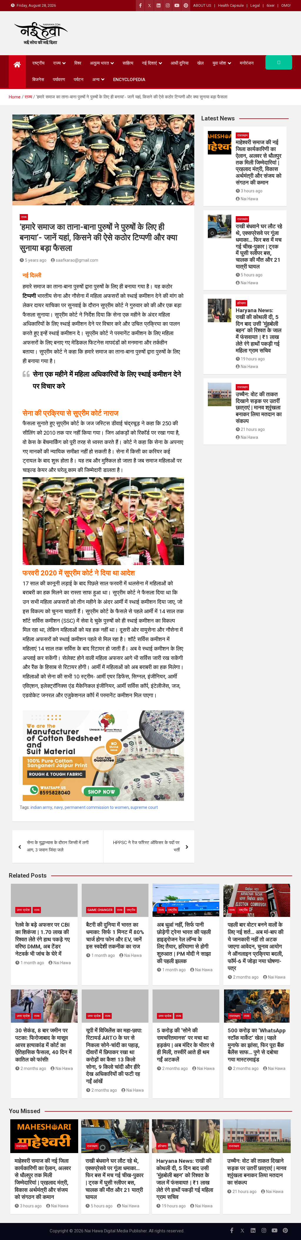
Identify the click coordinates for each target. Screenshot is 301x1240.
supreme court (144, 807)
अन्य (95, 79)
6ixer (271, 5)
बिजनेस (38, 79)
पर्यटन (78, 79)
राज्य (57, 63)
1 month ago (32, 962)
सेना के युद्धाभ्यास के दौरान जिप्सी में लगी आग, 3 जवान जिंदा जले (57, 846)
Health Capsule (231, 5)
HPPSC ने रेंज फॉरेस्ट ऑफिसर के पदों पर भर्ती (146, 846)
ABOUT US (202, 5)
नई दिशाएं (149, 63)
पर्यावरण (59, 79)
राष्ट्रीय (38, 63)
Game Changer (100, 910)
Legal (255, 5)
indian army (41, 807)
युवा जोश (219, 63)
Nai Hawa (249, 198)
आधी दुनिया (179, 63)
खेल (200, 63)
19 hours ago (253, 359)
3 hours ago (251, 191)
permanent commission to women (97, 807)
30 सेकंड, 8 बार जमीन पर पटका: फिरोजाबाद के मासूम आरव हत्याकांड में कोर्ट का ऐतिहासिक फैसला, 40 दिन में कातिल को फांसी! (43, 1045)
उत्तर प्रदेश (23, 910)
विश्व (77, 63)
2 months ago (246, 977)
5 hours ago (251, 275)
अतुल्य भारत (99, 63)
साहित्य (128, 63)
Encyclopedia (129, 79)
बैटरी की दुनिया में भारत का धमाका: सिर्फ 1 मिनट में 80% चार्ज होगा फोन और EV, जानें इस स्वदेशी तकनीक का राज (115, 935)
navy (58, 807)
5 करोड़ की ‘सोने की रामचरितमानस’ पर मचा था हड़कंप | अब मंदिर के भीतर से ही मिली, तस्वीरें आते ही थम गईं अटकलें (185, 1045)
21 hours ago (253, 429)
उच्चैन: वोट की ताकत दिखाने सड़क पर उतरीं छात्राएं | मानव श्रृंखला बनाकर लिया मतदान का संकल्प (259, 407)
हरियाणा (241, 303)
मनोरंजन (247, 63)
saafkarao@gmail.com (77, 260)
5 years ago (35, 260)
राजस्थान (242, 135)
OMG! (286, 5)
